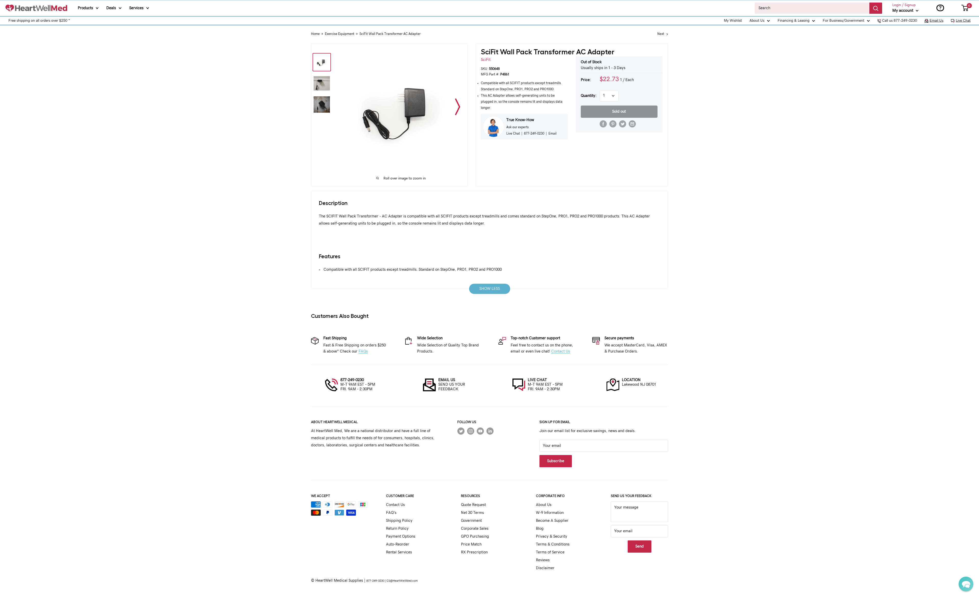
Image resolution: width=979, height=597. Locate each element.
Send (639, 546)
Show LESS (489, 289)
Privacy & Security (551, 536)
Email (552, 133)
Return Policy (397, 528)
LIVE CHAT (537, 380)
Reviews (543, 560)
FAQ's (391, 513)
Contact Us (560, 351)
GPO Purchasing (475, 536)
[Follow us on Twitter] (461, 431)
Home (315, 34)
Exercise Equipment (339, 34)
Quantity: (589, 96)
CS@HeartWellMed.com (402, 580)
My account (903, 10)
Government (471, 521)
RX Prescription (474, 552)
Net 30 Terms (472, 513)
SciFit (486, 60)
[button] (966, 584)
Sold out (619, 111)
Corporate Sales (474, 528)
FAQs (363, 351)
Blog (540, 528)
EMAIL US (446, 380)
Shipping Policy (399, 521)
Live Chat (963, 20)
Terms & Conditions (553, 544)
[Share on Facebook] (603, 123)
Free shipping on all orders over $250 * (39, 20)
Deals (111, 8)
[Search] (875, 8)
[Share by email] (632, 123)
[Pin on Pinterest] (612, 123)
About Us (757, 20)
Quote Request (473, 505)
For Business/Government (843, 20)
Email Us (936, 20)
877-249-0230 (352, 380)
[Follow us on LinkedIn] (490, 431)
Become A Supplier (552, 521)
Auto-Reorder (397, 544)
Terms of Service (550, 552)
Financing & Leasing (793, 20)
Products (85, 8)
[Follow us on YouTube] (480, 431)
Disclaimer (545, 568)
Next (660, 34)
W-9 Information (550, 513)
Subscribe (555, 461)
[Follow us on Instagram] (470, 431)
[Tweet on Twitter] (622, 123)
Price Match (471, 544)
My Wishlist (733, 20)
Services (136, 8)
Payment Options (400, 536)
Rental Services (399, 552)
